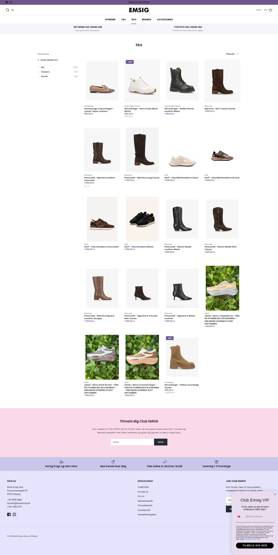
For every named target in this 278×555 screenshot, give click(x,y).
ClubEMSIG (143, 487)
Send (160, 442)
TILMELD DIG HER (255, 545)
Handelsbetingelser (147, 514)
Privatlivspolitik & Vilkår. (252, 539)
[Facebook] (7, 2)
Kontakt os (143, 491)
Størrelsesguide (145, 501)
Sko (133, 19)
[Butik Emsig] (139, 10)
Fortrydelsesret (145, 505)
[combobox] (240, 516)
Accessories (165, 19)
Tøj (123, 19)
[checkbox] (59, 67)
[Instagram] (11, 2)
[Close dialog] (275, 494)
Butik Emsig (18, 536)
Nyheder (110, 19)
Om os (141, 496)
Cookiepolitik (144, 510)
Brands (146, 19)
